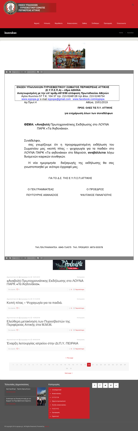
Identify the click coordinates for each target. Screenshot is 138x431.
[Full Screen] (41, 72)
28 (121, 365)
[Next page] (10, 72)
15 (69, 365)
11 (53, 365)
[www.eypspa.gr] (30, 7)
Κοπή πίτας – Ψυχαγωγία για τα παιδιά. (34, 303)
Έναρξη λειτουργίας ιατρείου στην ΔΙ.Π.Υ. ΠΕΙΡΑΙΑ (42, 343)
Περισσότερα (79, 289)
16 (73, 365)
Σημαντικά (55, 416)
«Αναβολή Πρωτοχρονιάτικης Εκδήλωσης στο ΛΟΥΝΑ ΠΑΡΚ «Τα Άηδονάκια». (45, 282)
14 (65, 365)
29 (125, 365)
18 (81, 365)
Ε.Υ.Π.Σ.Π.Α (55, 397)
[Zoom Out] (21, 72)
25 (109, 365)
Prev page (70, 358)
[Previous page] (6, 72)
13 (61, 365)
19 (85, 365)
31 (71, 368)
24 (105, 365)
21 (93, 365)
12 (57, 365)
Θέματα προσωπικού (59, 401)
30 (67, 368)
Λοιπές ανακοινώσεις (59, 405)
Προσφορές (56, 412)
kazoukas (24, 277)
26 (113, 365)
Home (121, 33)
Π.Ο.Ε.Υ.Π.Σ (55, 408)
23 (101, 365)
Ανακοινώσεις (56, 393)
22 (97, 365)
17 (77, 365)
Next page (68, 373)
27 (117, 365)
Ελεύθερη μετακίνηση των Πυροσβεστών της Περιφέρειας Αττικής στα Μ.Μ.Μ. (38, 322)
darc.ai (47, 426)
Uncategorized (56, 390)
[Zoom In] (25, 72)
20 (89, 365)
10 (49, 365)
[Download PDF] (38, 72)
